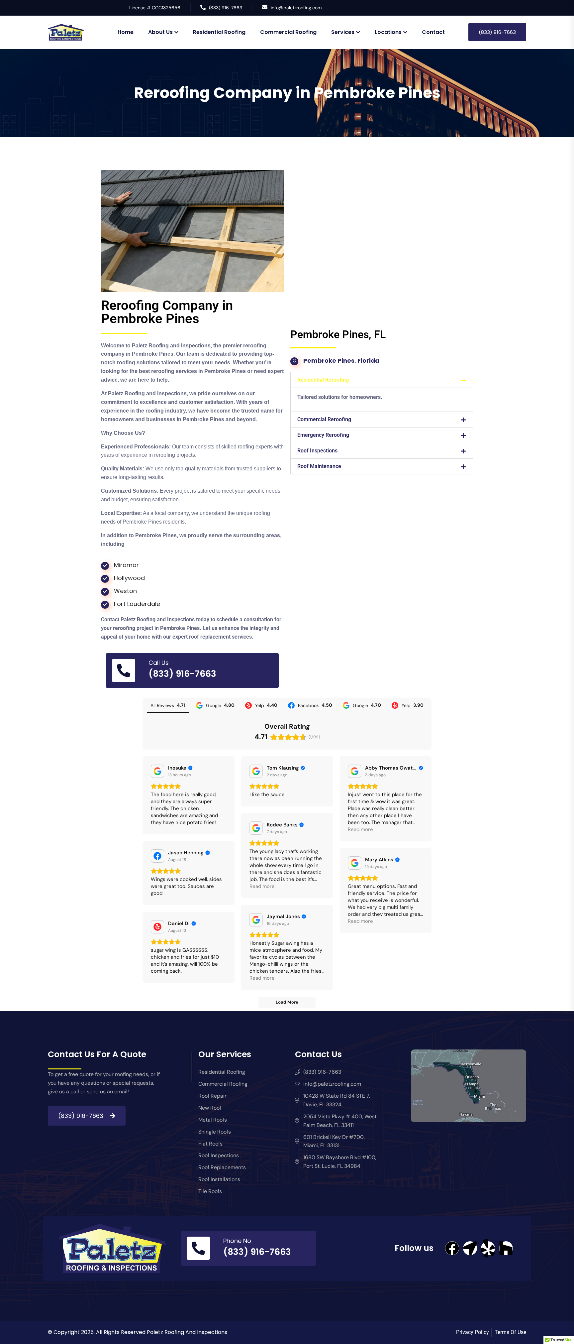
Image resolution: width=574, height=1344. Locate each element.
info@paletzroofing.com (296, 8)
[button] (382, 380)
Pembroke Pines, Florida (341, 360)
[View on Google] (157, 771)
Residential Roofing (219, 32)
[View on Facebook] (157, 856)
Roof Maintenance (319, 466)
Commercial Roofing (288, 32)
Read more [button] (360, 829)
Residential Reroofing (323, 380)
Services (342, 32)
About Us (160, 32)
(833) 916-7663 (225, 8)
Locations (388, 32)
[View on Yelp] (157, 926)
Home (126, 32)
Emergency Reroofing (323, 435)
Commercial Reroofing (324, 419)
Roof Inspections (317, 450)
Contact (433, 32)
